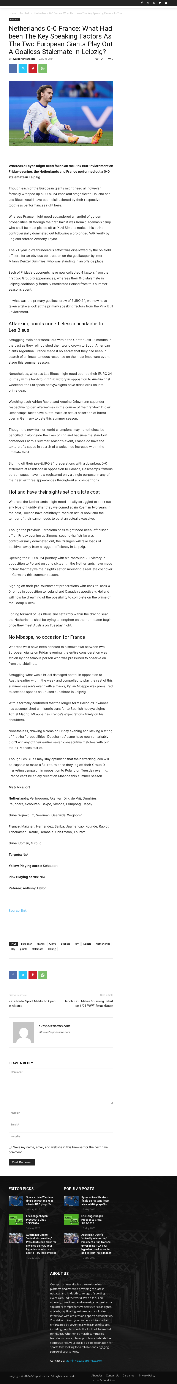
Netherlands (103, 943)
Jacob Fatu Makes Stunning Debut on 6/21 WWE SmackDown (88, 1003)
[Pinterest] (32, 68)
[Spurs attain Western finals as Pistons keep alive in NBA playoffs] (16, 1201)
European (26, 943)
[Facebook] (141, 3)
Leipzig (87, 943)
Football (25, 13)
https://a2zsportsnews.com (54, 1032)
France (40, 943)
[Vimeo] (159, 3)
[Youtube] (165, 3)
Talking (52, 948)
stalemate (37, 948)
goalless (65, 943)
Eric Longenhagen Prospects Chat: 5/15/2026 (37, 1220)
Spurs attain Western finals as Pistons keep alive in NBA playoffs (40, 1201)
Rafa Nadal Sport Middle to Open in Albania (32, 1003)
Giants (52, 943)
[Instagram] (147, 3)
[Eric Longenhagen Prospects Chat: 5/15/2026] (16, 1219)
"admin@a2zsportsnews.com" (84, 1360)
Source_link (18, 910)
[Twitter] (154, 3)
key (77, 943)
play (13, 948)
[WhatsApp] (42, 68)
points (23, 948)
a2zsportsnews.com (24, 58)
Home (12, 13)
